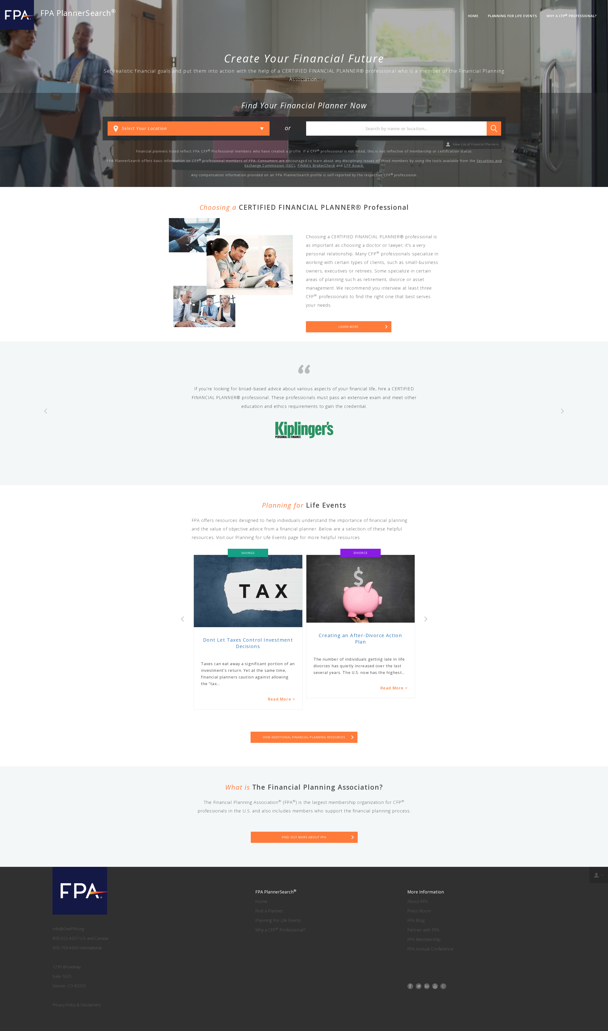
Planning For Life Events (278, 920)
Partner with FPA (423, 930)
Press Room (419, 911)
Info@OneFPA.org (68, 928)
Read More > (281, 688)
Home (261, 901)
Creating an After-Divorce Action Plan (248, 638)
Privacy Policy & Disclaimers (76, 1004)
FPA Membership (424, 939)
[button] (45, 434)
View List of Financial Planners (476, 144)
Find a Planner (269, 911)
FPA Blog (416, 920)
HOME (473, 16)
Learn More (348, 327)
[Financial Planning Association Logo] (17, 15)
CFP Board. (354, 165)
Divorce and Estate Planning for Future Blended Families (360, 638)
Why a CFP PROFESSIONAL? (571, 15)
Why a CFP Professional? (280, 930)
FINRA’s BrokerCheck (316, 165)
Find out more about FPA (304, 837)
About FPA (417, 901)
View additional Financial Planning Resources (304, 737)
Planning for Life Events (512, 16)
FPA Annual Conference (430, 949)
